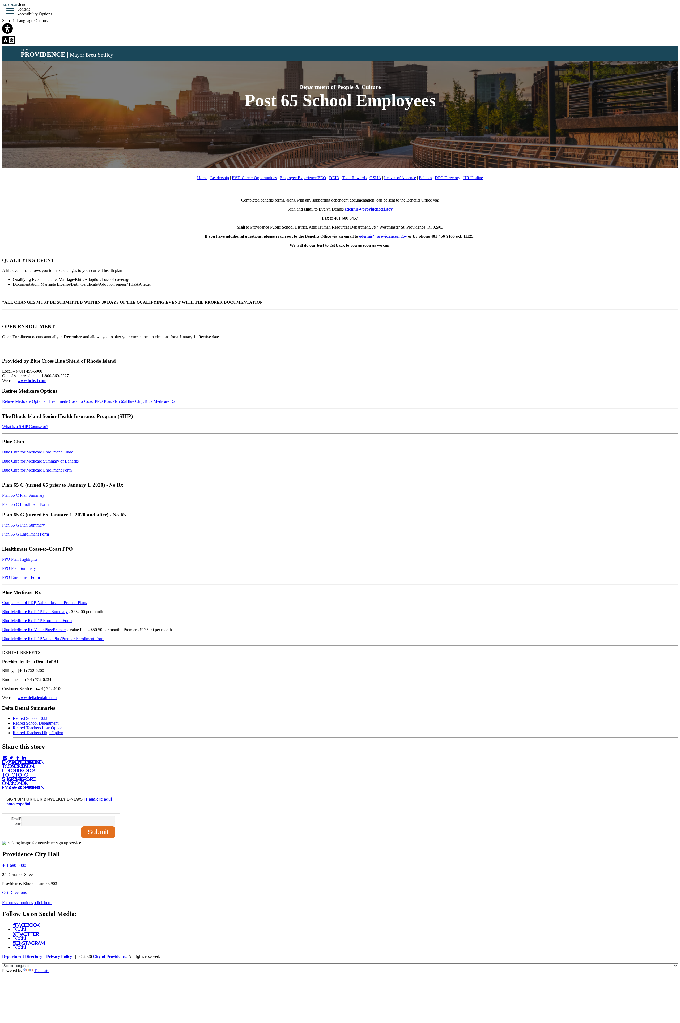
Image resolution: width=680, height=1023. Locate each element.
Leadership (219, 178)
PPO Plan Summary (19, 568)
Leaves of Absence (400, 178)
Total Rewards (354, 178)
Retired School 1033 (30, 718)
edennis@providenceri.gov (369, 209)
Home (202, 178)
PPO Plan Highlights (19, 559)
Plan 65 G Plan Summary (23, 525)
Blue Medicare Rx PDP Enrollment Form (37, 620)
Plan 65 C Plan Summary (23, 495)
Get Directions (14, 892)
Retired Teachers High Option (38, 732)
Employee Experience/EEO (303, 178)
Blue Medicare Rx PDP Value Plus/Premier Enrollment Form (53, 638)
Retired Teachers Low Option (38, 728)
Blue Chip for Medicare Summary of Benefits (40, 461)
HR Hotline (473, 178)
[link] (340, 29)
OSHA (375, 178)
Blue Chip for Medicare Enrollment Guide (37, 452)
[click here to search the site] (657, 11)
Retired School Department (35, 723)
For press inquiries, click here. (27, 902)
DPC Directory (447, 178)
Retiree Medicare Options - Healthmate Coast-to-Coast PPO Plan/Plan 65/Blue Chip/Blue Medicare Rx (88, 401)
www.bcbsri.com (32, 380)
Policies (425, 178)
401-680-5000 (14, 865)
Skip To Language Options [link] (25, 20)
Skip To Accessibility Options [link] (27, 14)
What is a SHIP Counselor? (25, 426)
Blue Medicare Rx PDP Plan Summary (35, 611)
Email (16, 819)
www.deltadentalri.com (37, 697)
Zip (18, 824)
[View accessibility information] (669, 11)
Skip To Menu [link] (14, 4)
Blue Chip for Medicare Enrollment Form (37, 470)
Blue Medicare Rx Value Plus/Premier (34, 629)
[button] (10, 10)
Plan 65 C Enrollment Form (25, 504)
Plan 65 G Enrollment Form (25, 534)
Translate (41, 970)
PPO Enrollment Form (21, 577)
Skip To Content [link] (16, 9)
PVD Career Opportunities (254, 178)
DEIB (334, 178)
